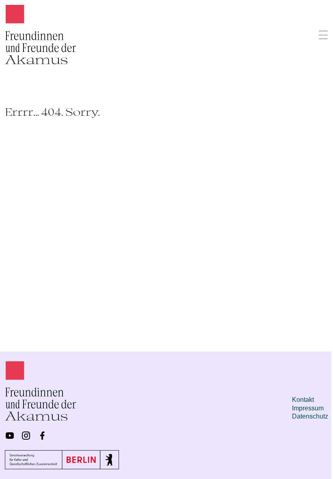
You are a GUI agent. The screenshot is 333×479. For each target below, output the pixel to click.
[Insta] (26, 435)
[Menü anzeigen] (323, 35)
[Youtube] (10, 435)
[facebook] (42, 435)
